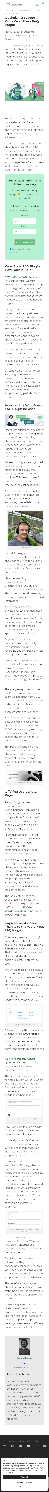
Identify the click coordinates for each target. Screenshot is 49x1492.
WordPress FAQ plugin (21, 277)
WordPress (20, 35)
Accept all (24, 1477)
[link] (18, 194)
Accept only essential (24, 1482)
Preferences (24, 1487)
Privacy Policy (39, 1468)
